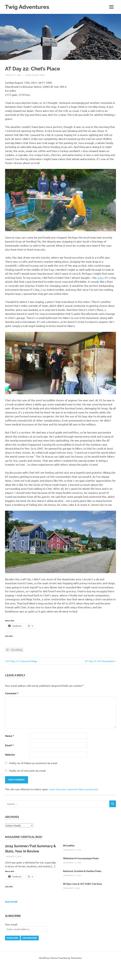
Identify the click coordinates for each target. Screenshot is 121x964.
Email (9, 745)
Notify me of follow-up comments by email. (33, 763)
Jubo (100, 277)
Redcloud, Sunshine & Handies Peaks (82, 871)
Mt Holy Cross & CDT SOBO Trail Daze (82, 884)
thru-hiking (16, 649)
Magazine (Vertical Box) (23, 837)
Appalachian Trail (35, 75)
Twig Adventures (27, 7)
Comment (11, 693)
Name (9, 735)
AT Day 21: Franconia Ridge (22, 661)
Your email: (11, 924)
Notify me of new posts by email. (27, 770)
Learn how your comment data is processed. (73, 789)
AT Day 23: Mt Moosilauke (99, 661)
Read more (11, 902)
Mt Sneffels (69, 845)
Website (10, 754)
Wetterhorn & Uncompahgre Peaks (81, 858)
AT (7, 649)
